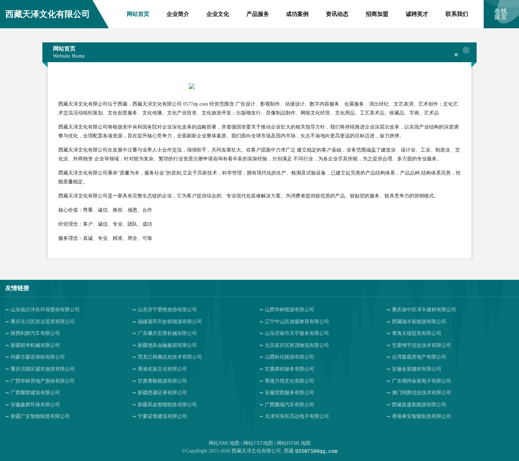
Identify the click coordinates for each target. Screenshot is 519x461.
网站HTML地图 (294, 443)
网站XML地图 (224, 443)
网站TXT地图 (258, 443)
